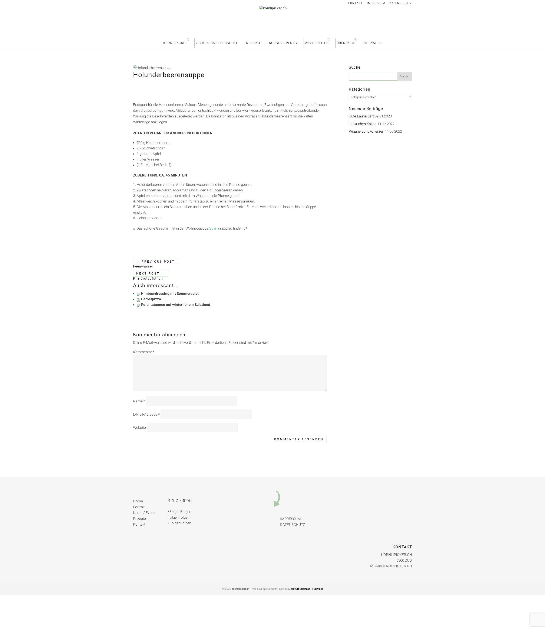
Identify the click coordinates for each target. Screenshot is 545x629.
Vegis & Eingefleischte (217, 43)
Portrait (139, 507)
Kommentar (143, 352)
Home (138, 501)
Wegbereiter (317, 43)
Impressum (376, 3)
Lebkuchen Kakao (363, 124)
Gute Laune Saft (361, 116)
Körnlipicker (175, 43)
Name (139, 401)
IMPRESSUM (290, 519)
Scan (213, 228)
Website (139, 427)
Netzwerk (372, 43)
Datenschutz (400, 3)
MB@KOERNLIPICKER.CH (391, 566)
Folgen (185, 511)
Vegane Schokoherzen (366, 131)
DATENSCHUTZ (292, 524)
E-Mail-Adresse (146, 414)
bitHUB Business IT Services (307, 588)
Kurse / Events (283, 43)
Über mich (346, 43)
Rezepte (253, 43)
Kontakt (355, 3)
